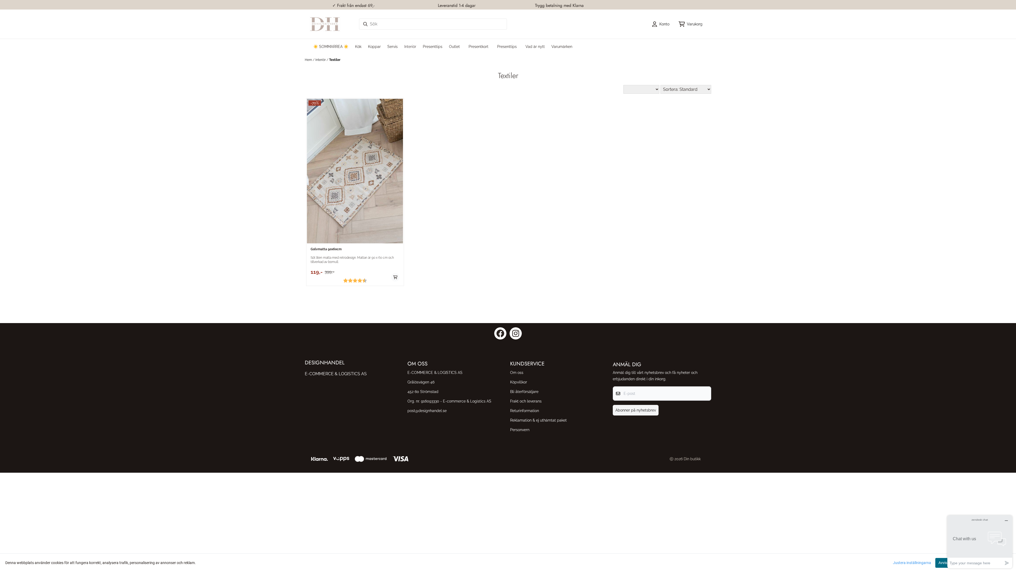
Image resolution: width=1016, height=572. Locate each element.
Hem (309, 60)
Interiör (320, 60)
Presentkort (478, 46)
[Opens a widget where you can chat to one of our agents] (979, 541)
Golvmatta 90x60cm (326, 249)
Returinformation (524, 410)
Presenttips (507, 46)
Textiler (335, 60)
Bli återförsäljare (524, 391)
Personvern (519, 429)
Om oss (516, 372)
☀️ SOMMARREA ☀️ (330, 46)
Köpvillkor (518, 382)
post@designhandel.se (427, 410)
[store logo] (325, 24)
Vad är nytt (535, 46)
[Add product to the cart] (395, 277)
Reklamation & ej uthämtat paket (538, 420)
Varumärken (561, 46)
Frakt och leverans (526, 401)
